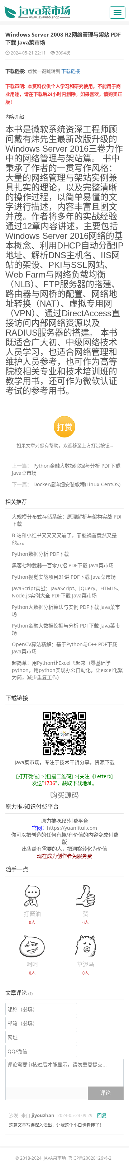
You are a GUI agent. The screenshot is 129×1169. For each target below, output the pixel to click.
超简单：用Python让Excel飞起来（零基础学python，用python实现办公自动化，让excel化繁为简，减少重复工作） (67, 670)
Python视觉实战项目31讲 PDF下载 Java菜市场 (64, 576)
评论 (105, 1092)
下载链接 (70, 71)
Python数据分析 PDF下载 (40, 553)
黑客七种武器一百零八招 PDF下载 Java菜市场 (63, 565)
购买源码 (64, 795)
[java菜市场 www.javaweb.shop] (37, 9)
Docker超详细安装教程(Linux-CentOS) (76, 484)
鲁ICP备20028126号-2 (89, 1158)
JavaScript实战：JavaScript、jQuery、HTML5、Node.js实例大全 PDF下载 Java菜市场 (67, 592)
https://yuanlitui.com (72, 827)
